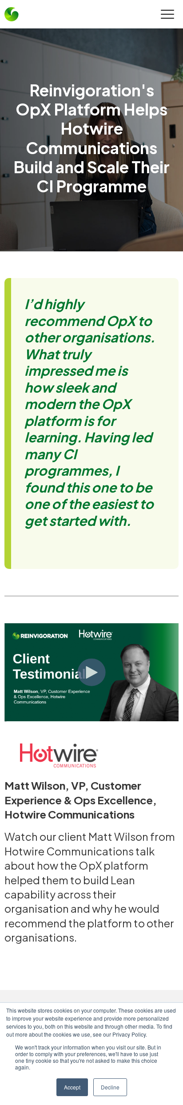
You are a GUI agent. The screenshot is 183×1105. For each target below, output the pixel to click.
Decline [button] (110, 1087)
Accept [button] (72, 1087)
